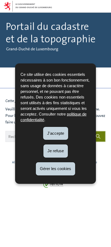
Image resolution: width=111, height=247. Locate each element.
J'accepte (55, 133)
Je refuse (55, 150)
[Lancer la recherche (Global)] (99, 136)
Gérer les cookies (55, 168)
